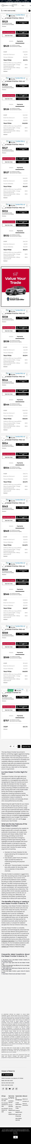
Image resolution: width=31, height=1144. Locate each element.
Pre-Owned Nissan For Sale (5, 1110)
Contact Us (8, 1075)
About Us (25, 1099)
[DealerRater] (16, 1088)
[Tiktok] (13, 1088)
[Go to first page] (10, 746)
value (24, 819)
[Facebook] (3, 1088)
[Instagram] (6, 1088)
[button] (12, 16)
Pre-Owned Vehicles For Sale (5, 1104)
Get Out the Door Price (23, 23)
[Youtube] (9, 1088)
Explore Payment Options (8, 32)
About (24, 1096)
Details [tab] (11, 41)
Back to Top (26, 746)
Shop (4, 1096)
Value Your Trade (8, 35)
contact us (5, 946)
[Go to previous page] (13, 746)
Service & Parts (11, 1097)
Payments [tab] (20, 41)
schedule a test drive (8, 941)
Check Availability (22, 35)
